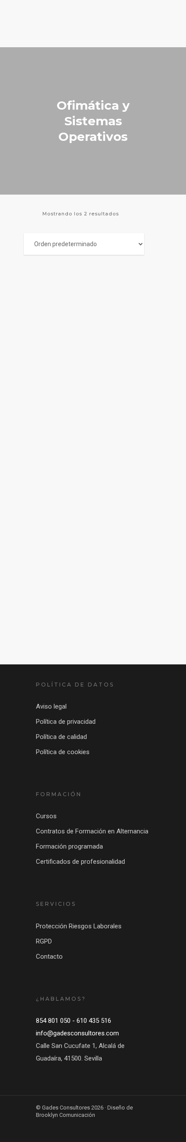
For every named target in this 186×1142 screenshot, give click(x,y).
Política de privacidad (66, 722)
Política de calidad (61, 737)
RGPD (44, 941)
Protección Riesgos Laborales (79, 926)
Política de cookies (63, 752)
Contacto (49, 956)
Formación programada (69, 846)
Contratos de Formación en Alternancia (92, 831)
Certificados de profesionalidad (80, 861)
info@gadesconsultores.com (77, 1033)
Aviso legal (51, 706)
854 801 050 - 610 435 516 (73, 1021)
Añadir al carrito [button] (99, 346)
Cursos (46, 816)
